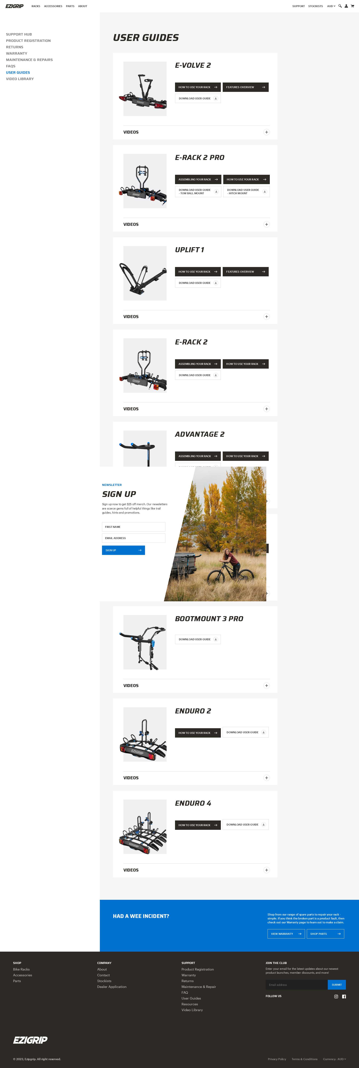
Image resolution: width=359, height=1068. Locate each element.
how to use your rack (243, 179)
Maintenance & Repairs (29, 60)
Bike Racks (21, 969)
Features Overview (240, 87)
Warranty (16, 53)
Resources (190, 1004)
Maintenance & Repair (199, 987)
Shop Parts (318, 933)
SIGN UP (111, 550)
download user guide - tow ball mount (195, 191)
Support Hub (19, 34)
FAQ (185, 992)
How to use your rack (195, 87)
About (82, 6)
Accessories (53, 6)
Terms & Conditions (304, 1059)
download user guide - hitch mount (243, 191)
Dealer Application (112, 987)
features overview (240, 271)
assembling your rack (195, 179)
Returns (14, 47)
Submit (337, 984)
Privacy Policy (277, 1059)
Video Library (20, 79)
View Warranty (282, 933)
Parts (70, 6)
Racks (36, 6)
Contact (103, 975)
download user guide (195, 98)
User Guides (191, 998)
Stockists (315, 6)
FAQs (10, 66)
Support (298, 6)
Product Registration (28, 41)
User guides (18, 72)
